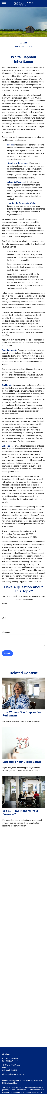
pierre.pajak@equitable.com (13, 1074)
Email (4, 618)
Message (6, 632)
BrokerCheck (13, 1083)
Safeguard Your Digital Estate (21, 762)
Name (4, 604)
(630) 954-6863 (13, 1058)
